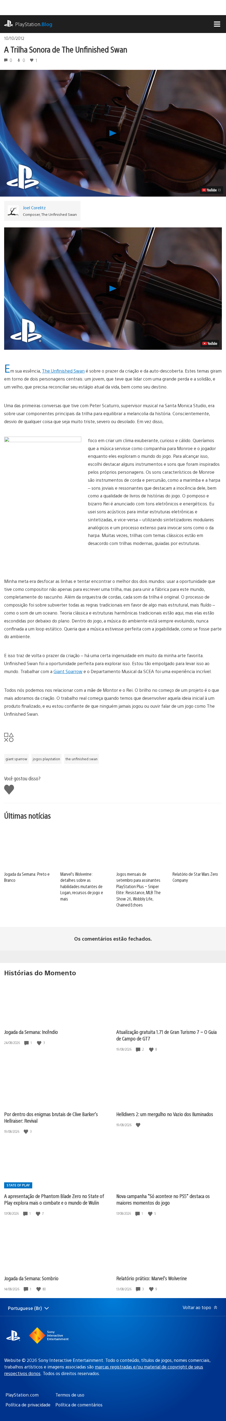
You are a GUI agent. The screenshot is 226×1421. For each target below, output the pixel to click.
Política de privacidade (28, 1405)
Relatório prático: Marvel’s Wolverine (151, 1278)
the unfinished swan (82, 759)
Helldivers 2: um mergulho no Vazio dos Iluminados (164, 1114)
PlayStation (33, 24)
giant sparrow (16, 759)
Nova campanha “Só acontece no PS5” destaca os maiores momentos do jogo (163, 1199)
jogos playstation (46, 759)
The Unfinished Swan (63, 371)
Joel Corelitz (34, 207)
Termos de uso (69, 1395)
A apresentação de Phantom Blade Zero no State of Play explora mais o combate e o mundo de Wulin (54, 1199)
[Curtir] (39, 1042)
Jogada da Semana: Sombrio (31, 1278)
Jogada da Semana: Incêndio (31, 1032)
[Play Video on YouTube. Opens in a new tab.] (211, 190)
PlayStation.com (22, 1395)
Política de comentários (79, 1405)
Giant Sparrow (67, 671)
